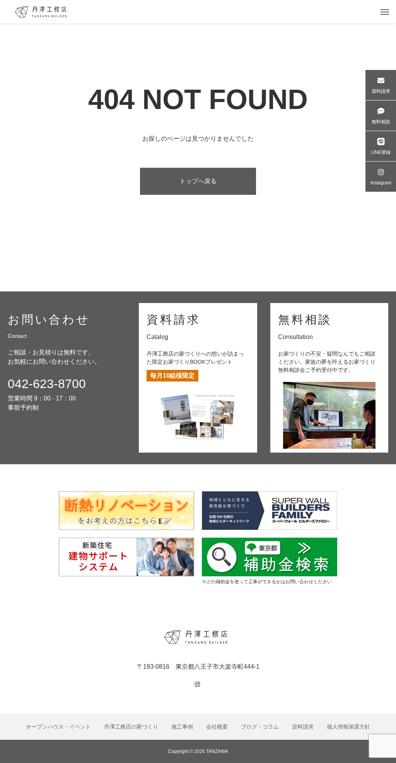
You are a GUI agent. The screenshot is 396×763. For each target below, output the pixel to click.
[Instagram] (198, 684)
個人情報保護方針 (348, 727)
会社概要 (217, 727)
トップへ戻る (198, 181)
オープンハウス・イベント (58, 727)
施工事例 (182, 727)
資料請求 (303, 727)
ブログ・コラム (260, 727)
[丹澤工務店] (198, 637)
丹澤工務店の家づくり (131, 727)
